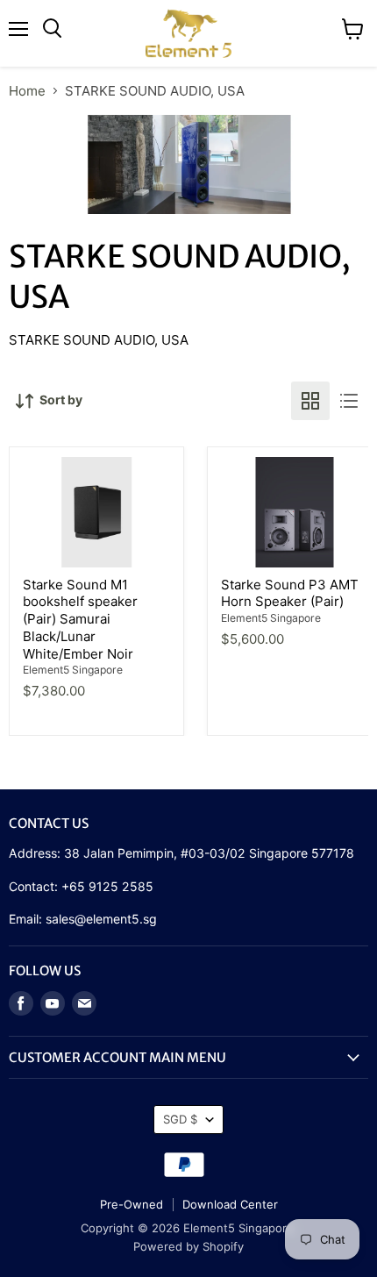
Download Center (230, 1204)
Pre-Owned (131, 1204)
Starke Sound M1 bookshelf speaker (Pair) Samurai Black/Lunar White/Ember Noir (80, 619)
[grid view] (310, 401)
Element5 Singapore (73, 669)
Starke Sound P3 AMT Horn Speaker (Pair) (290, 593)
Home (27, 90)
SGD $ (180, 1119)
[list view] (349, 401)
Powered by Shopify (188, 1246)
